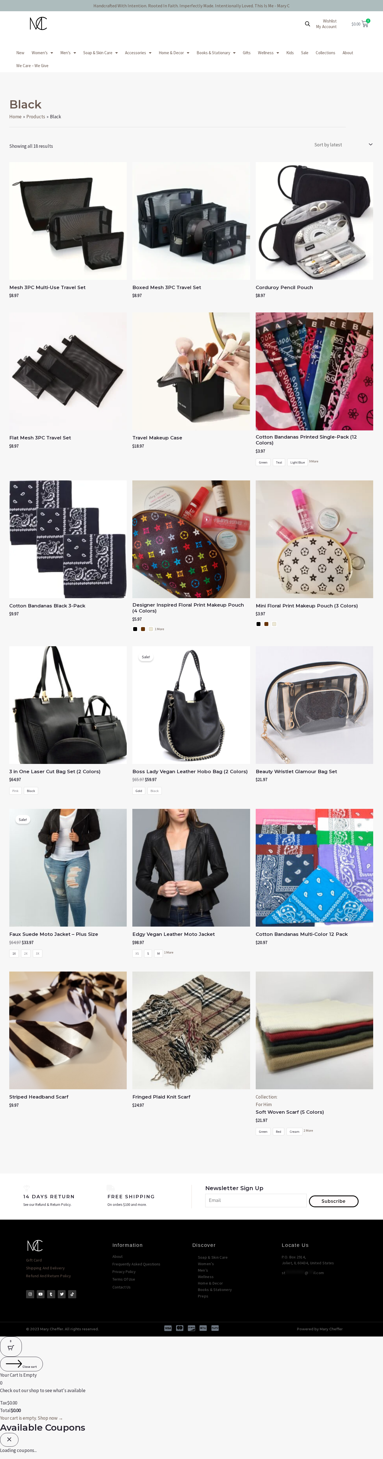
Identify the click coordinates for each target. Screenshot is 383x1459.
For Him (264, 1104)
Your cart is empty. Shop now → (31, 1418)
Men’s (65, 52)
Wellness (266, 52)
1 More (159, 629)
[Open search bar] (307, 23)
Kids (290, 52)
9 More (313, 461)
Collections (325, 52)
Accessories (135, 52)
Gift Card (34, 1260)
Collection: (266, 1097)
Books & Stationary (213, 52)
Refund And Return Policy (48, 1275)
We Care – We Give (32, 65)
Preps (203, 1296)
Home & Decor (171, 52)
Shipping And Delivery (45, 1267)
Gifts (247, 52)
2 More (308, 1130)
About (348, 52)
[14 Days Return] (26, 1188)
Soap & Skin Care (97, 52)
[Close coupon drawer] (9, 1440)
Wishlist (330, 21)
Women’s (40, 52)
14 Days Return (49, 1196)
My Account (326, 26)
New (20, 52)
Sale (304, 52)
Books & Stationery (215, 1289)
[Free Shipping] (110, 1188)
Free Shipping (131, 1196)
